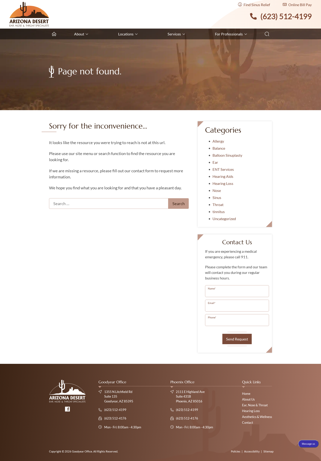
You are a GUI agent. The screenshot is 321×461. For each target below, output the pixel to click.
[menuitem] (54, 34)
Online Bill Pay (300, 4)
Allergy (218, 141)
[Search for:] (108, 203)
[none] (81, 34)
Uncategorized (224, 218)
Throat (218, 204)
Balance (219, 148)
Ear (215, 162)
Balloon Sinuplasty (227, 155)
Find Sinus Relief (256, 4)
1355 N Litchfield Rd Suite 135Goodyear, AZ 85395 (118, 396)
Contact (247, 422)
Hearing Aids (223, 176)
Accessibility (252, 451)
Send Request (237, 339)
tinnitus (219, 211)
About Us (248, 399)
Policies (235, 451)
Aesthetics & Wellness (257, 417)
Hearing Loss (223, 183)
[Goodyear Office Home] (29, 14)
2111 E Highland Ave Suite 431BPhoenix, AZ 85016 (190, 396)
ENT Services (223, 169)
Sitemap (268, 451)
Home (246, 394)
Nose (217, 190)
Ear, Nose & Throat (255, 405)
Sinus (217, 197)
